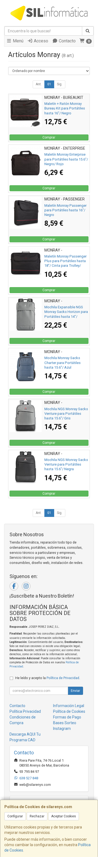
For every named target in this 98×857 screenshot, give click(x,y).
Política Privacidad (25, 711)
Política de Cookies (69, 711)
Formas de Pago (67, 717)
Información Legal (68, 706)
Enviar (75, 691)
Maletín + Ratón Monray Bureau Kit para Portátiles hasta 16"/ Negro (64, 108)
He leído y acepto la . (47, 678)
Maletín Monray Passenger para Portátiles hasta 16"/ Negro (65, 210)
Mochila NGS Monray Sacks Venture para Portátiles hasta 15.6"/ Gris (66, 413)
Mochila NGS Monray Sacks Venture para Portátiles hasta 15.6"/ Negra (66, 464)
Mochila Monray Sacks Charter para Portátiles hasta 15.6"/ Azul (62, 362)
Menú (17, 40)
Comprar (48, 137)
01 (49, 84)
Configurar (15, 816)
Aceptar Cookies (63, 816)
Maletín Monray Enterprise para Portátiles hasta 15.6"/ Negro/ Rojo (66, 159)
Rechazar (37, 816)
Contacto (67, 40)
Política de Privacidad (63, 678)
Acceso (40, 40)
